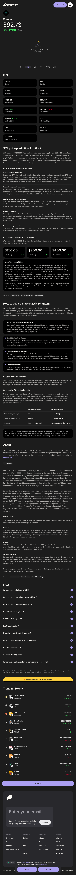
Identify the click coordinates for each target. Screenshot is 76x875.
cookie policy (25, 862)
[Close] (58, 862)
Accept (48, 869)
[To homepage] (9, 797)
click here (44, 864)
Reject (27, 869)
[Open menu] (70, 4)
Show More (7, 458)
